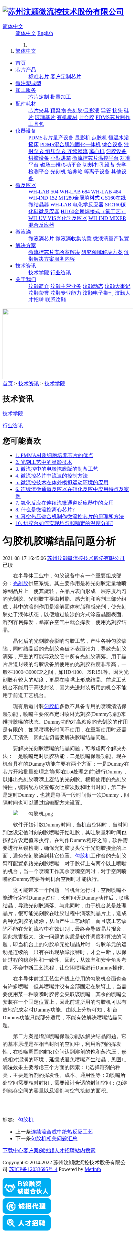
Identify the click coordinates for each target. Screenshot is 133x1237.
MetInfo (93, 1169)
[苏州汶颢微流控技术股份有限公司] (63, 11)
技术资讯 (25, 265)
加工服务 (25, 90)
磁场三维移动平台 (60, 165)
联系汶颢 (55, 299)
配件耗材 (25, 103)
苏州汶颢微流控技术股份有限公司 (86, 558)
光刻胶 (20, 583)
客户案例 (33, 1150)
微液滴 (23, 232)
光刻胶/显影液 (83, 110)
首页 (20, 63)
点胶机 (99, 137)
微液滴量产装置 (111, 238)
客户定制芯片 (65, 76)
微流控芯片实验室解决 (54, 252)
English (45, 33)
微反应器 (25, 185)
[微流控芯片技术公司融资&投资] (27, 1195)
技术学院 (38, 272)
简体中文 (13, 26)
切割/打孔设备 (99, 165)
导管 (106, 110)
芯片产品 (25, 69)
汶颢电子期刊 (98, 293)
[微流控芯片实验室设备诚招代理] (27, 1212)
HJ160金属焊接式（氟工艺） (93, 211)
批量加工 (60, 97)
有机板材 (67, 117)
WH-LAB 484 (106, 191)
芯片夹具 (38, 110)
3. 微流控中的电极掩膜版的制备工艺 (56, 469)
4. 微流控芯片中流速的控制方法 (51, 475)
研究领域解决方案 (102, 252)
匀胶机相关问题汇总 (54, 1138)
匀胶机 (51, 706)
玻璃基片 (45, 117)
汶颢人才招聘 (59, 1150)
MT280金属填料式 (79, 198)
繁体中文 (25, 51)
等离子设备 (97, 171)
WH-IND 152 (42, 198)
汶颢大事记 (117, 286)
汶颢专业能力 (65, 293)
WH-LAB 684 (75, 191)
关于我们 (25, 279)
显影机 (82, 137)
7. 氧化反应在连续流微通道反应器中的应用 (64, 503)
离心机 (97, 151)
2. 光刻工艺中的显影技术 (43, 462)
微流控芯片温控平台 (95, 158)
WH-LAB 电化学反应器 (77, 204)
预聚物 (58, 110)
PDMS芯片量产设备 (51, 137)
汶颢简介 (38, 286)
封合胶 (86, 117)
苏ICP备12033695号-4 (33, 1169)
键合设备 (112, 144)
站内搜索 (85, 1150)
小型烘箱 (60, 158)
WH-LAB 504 (43, 191)
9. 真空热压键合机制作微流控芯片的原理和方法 (69, 516)
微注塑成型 (28, 83)
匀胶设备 (116, 151)
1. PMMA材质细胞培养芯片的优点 (54, 455)
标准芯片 (38, 76)
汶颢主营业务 (65, 286)
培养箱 (75, 171)
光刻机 (58, 171)
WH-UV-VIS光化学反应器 (57, 218)
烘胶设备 (38, 158)
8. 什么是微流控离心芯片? (45, 509)
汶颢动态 (93, 286)
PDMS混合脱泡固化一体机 (70, 144)
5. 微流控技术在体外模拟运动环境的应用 (61, 482)
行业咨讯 (60, 272)
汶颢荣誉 (38, 293)
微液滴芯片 (41, 238)
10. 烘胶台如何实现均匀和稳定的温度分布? (64, 523)
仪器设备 (25, 131)
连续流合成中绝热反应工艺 (62, 1131)
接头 (117, 110)
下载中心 (13, 1150)
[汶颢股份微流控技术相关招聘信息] (27, 1229)
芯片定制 (38, 97)
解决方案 (25, 245)
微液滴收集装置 (74, 238)
